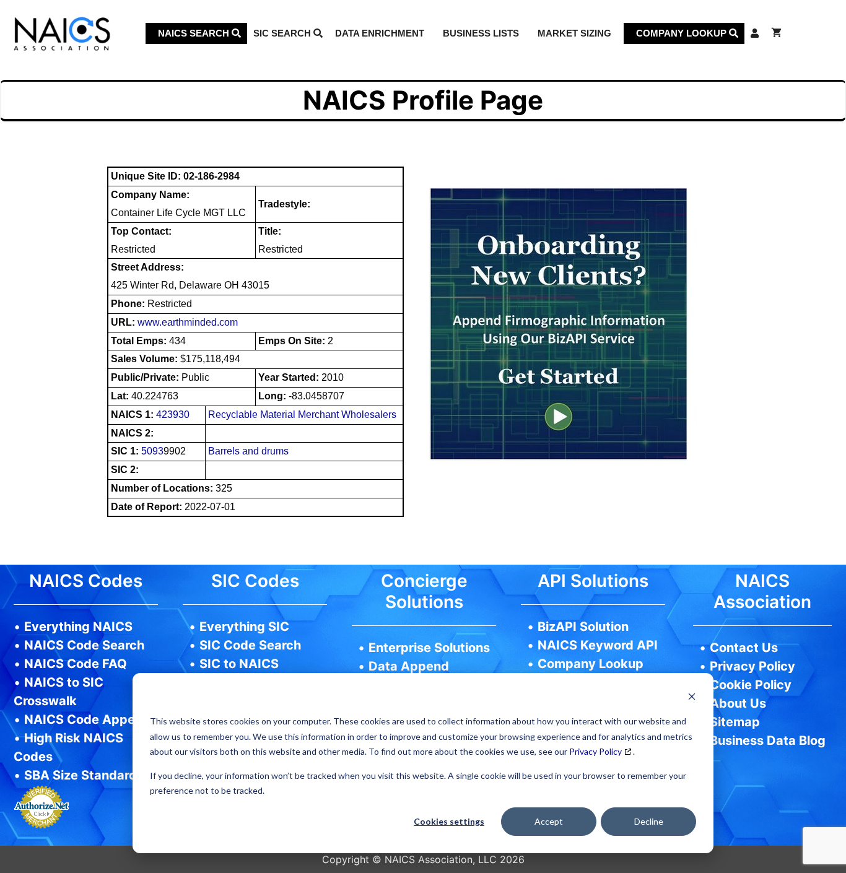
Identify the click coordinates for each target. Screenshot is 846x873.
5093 (152, 451)
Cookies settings (449, 821)
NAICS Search (195, 33)
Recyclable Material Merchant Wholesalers (302, 414)
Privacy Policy (595, 751)
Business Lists (481, 33)
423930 (173, 414)
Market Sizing (574, 33)
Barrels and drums (248, 451)
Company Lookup (682, 33)
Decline (648, 821)
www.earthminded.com (187, 322)
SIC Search (283, 33)
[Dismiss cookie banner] (691, 698)
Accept (548, 821)
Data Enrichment (379, 33)
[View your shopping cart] (776, 33)
